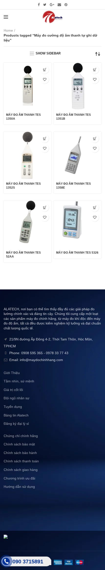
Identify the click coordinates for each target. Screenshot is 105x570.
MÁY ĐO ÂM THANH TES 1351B (73, 116)
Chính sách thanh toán (21, 461)
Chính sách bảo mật (19, 444)
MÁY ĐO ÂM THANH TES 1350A (23, 116)
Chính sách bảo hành (20, 453)
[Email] (59, 4)
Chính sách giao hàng (21, 470)
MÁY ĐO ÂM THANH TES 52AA (23, 254)
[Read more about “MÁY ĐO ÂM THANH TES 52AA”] (44, 207)
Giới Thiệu (12, 373)
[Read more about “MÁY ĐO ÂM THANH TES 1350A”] (44, 69)
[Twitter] (45, 4)
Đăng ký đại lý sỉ (16, 424)
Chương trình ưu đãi (19, 478)
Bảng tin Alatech (16, 415)
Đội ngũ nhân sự (16, 398)
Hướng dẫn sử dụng (19, 487)
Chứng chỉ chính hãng (21, 436)
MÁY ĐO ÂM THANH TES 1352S (23, 185)
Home (8, 30)
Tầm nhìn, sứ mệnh (19, 381)
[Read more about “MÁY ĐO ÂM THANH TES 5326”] (94, 207)
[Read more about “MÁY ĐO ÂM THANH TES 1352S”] (44, 138)
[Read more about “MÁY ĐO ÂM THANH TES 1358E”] (94, 138)
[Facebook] (39, 4)
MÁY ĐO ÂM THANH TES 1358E (73, 185)
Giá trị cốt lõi (13, 390)
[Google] (52, 4)
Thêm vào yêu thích (44, 79)
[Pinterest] (66, 4)
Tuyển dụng (13, 407)
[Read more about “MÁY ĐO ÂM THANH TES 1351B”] (94, 69)
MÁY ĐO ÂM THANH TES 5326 (77, 252)
